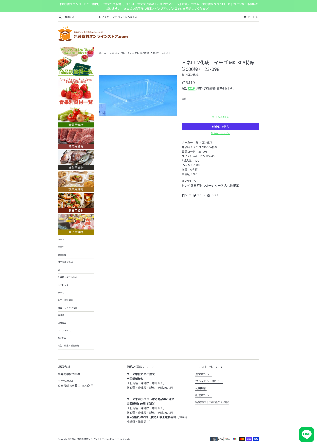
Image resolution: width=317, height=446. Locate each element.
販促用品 (62, 337)
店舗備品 (62, 322)
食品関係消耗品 (65, 262)
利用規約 (201, 388)
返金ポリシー (203, 374)
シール (61, 292)
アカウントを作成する (125, 17)
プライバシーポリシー (209, 381)
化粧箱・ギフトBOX (67, 277)
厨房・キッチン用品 (67, 307)
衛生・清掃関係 (65, 299)
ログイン (104, 17)
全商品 (61, 246)
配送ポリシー (203, 395)
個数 (184, 98)
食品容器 (62, 254)
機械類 (61, 315)
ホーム (61, 239)
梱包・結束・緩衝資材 (68, 345)
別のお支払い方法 (220, 133)
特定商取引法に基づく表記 (212, 402)
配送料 (191, 88)
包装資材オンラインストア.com (93, 439)
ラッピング (63, 284)
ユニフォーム (64, 330)
